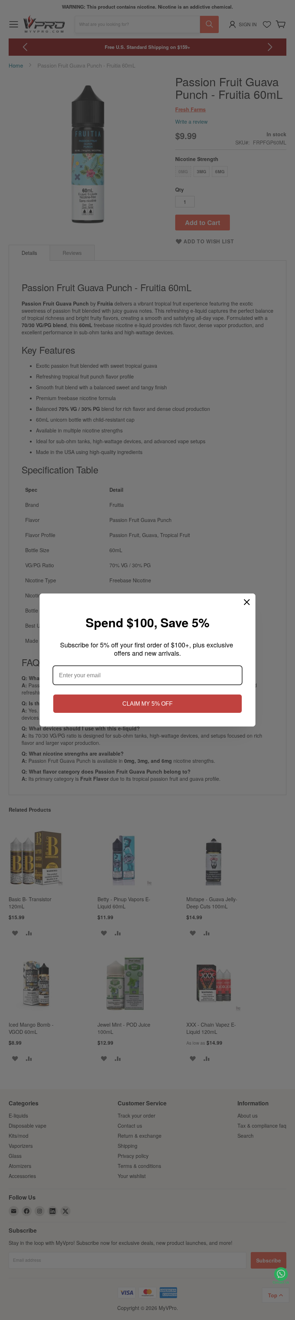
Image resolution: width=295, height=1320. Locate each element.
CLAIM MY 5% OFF (147, 704)
